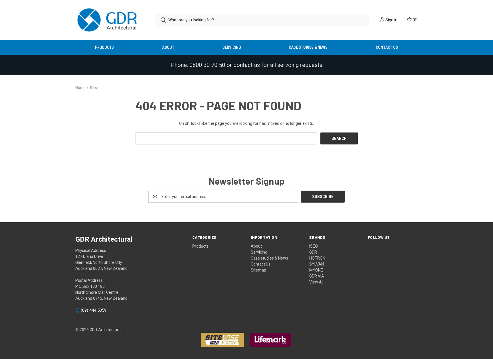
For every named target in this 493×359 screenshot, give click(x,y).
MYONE (316, 270)
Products (104, 47)
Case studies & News (308, 47)
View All (316, 282)
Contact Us (387, 47)
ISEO (313, 246)
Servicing (232, 47)
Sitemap (258, 270)
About (168, 47)
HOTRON (317, 258)
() (415, 20)
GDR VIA (316, 276)
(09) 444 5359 (93, 310)
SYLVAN (316, 264)
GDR (313, 252)
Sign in (391, 20)
